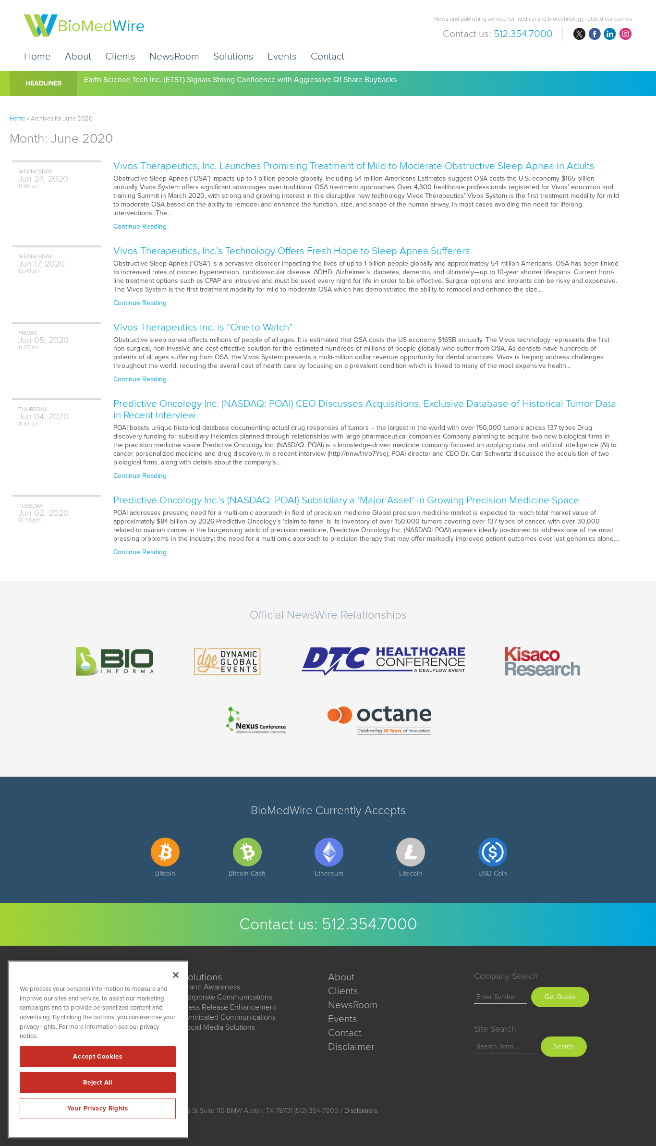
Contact (327, 55)
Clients (120, 55)
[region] (98, 1049)
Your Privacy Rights (97, 1108)
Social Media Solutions (218, 1027)
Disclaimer (351, 1047)
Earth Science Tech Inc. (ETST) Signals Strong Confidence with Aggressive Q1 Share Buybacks (240, 80)
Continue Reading (140, 226)
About (78, 55)
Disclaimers (360, 1111)
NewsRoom (174, 55)
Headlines (43, 83)
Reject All (97, 1082)
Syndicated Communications (229, 1017)
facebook (594, 34)
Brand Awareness (211, 987)
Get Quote (560, 997)
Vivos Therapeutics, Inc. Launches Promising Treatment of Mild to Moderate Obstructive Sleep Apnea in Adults (354, 166)
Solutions (233, 55)
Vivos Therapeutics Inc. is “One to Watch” (203, 327)
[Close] (175, 975)
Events (282, 55)
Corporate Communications (227, 997)
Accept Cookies (97, 1057)
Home (37, 55)
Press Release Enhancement (229, 1007)
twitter (579, 34)
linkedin (610, 34)
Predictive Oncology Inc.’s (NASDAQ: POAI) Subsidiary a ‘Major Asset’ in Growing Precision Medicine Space (346, 500)
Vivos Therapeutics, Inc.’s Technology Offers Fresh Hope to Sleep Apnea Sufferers (291, 251)
